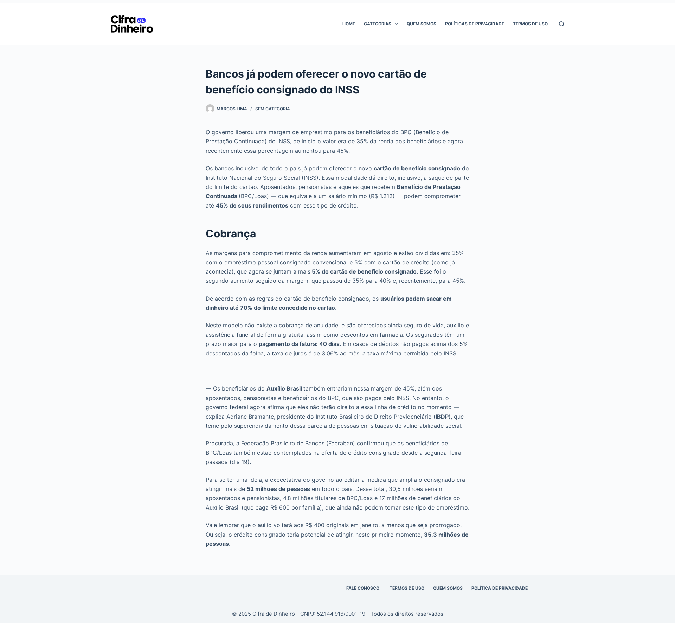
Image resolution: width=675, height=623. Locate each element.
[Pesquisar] (561, 24)
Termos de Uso (530, 23)
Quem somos (421, 23)
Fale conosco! (363, 588)
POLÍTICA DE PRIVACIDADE (499, 588)
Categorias (377, 23)
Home (348, 23)
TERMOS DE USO (407, 588)
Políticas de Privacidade (474, 23)
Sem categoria (272, 108)
